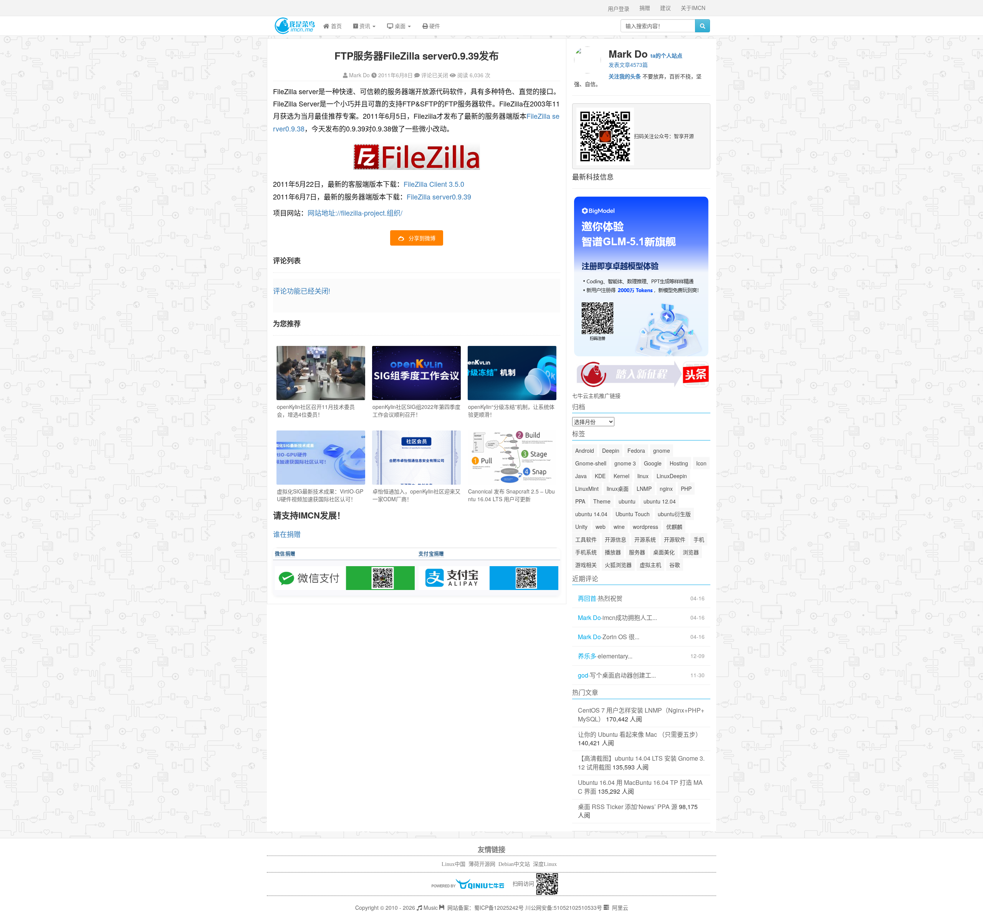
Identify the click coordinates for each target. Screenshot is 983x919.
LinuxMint (587, 488)
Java (581, 476)
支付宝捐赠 (431, 553)
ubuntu (627, 501)
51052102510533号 (578, 907)
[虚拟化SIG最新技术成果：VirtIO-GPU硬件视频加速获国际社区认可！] (321, 457)
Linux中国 (453, 864)
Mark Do (359, 75)
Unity (581, 526)
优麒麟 (674, 526)
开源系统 (645, 539)
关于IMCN (693, 8)
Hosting (679, 463)
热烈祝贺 (610, 598)
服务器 (637, 552)
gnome (661, 450)
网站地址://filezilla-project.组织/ (355, 213)
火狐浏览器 (618, 564)
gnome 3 (625, 463)
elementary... (615, 656)
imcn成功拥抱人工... (629, 617)
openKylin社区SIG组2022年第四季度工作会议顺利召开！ (416, 410)
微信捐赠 (285, 553)
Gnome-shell (590, 463)
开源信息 (615, 539)
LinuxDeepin (672, 476)
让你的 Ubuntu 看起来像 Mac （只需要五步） (640, 734)
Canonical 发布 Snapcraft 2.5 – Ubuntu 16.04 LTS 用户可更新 (511, 495)
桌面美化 (664, 552)
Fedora (636, 450)
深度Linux (545, 864)
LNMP (644, 488)
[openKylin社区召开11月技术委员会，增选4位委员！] (321, 373)
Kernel (621, 476)
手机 (698, 539)
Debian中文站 (514, 864)
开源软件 (674, 539)
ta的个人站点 (666, 55)
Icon (701, 463)
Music (430, 907)
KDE (600, 476)
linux (643, 476)
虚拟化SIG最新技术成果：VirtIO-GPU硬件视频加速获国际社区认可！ (320, 495)
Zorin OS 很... (620, 637)
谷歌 (674, 564)
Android (584, 450)
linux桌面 (618, 488)
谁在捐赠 (287, 534)
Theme (602, 501)
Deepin (610, 450)
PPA (580, 501)
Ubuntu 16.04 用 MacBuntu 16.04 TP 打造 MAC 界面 (640, 787)
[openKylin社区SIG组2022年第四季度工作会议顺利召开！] (416, 373)
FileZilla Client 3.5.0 (434, 184)
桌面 (400, 26)
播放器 (613, 552)
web (601, 526)
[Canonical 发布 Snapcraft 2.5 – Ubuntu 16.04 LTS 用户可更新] (512, 457)
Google (653, 463)
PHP (686, 488)
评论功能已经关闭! (301, 291)
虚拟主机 (650, 564)
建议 (665, 8)
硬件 (434, 26)
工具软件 (586, 539)
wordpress (645, 526)
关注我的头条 (625, 76)
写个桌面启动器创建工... (623, 675)
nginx (666, 488)
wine (619, 526)
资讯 (365, 26)
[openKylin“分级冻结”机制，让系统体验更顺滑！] (512, 373)
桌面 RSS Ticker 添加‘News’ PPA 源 (627, 806)
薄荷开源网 (481, 864)
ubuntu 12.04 (660, 501)
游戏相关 (586, 564)
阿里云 (619, 907)
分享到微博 (422, 238)
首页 (335, 26)
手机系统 (586, 552)
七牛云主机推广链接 (596, 395)
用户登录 (618, 8)
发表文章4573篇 (628, 64)
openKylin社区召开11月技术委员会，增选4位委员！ (316, 410)
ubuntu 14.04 (591, 514)
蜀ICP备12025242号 (499, 907)
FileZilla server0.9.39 (439, 196)
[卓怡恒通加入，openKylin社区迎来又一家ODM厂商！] (416, 457)
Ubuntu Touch (633, 514)
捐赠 (644, 8)
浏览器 (691, 552)
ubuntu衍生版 (674, 514)
